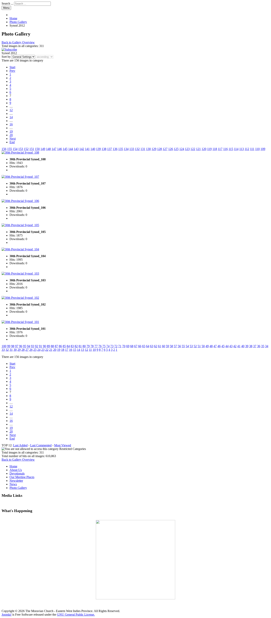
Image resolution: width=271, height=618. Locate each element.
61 (159, 346)
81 (80, 346)
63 (151, 346)
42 (234, 346)
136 (115, 149)
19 (11, 131)
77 (96, 346)
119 (209, 149)
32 (7, 349)
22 (46, 349)
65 (143, 346)
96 (20, 346)
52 (195, 346)
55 (183, 346)
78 (92, 346)
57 (175, 346)
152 (26, 149)
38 (250, 346)
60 (163, 346)
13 (82, 349)
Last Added (20, 445)
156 (4, 149)
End (12, 142)
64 (147, 346)
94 (28, 346)
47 (215, 346)
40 (242, 346)
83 (72, 346)
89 (48, 346)
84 (68, 346)
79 (88, 346)
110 (257, 149)
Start (12, 67)
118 (214, 149)
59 (167, 346)
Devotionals (17, 473)
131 (142, 149)
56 (179, 346)
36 (258, 346)
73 (111, 346)
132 (137, 149)
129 (154, 149)
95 (24, 346)
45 (223, 346)
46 (219, 346)
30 (15, 349)
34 (266, 346)
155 (9, 149)
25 (35, 349)
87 (56, 346)
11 (90, 349)
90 (44, 346)
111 (252, 149)
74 (108, 346)
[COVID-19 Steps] (135, 559)
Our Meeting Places (22, 477)
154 (15, 149)
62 (155, 346)
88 (52, 346)
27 (27, 349)
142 (81, 149)
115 (231, 149)
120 (204, 149)
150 (37, 149)
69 (127, 346)
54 (187, 346)
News (13, 484)
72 (115, 346)
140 (92, 149)
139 (98, 149)
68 (131, 346)
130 (148, 149)
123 (187, 149)
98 (12, 346)
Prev (12, 70)
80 (84, 346)
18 (62, 349)
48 (211, 346)
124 (181, 149)
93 (32, 346)
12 (11, 110)
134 (126, 149)
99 (8, 346)
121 (198, 149)
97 (16, 346)
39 (246, 346)
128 (159, 149)
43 (231, 346)
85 (64, 346)
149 (42, 149)
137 (109, 149)
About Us (16, 470)
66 (139, 346)
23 (42, 349)
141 (87, 149)
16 (11, 124)
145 (65, 149)
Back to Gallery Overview (18, 42)
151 (31, 149)
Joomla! (7, 614)
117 (220, 149)
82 (76, 346)
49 (207, 346)
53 (191, 346)
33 (3, 349)
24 (38, 349)
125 (176, 149)
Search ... (7, 3)
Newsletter (16, 480)
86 (60, 346)
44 (227, 346)
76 (100, 346)
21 (50, 349)
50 (203, 346)
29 (19, 349)
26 (31, 349)
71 (119, 346)
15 (74, 349)
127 (165, 149)
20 (11, 135)
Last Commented (41, 445)
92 (36, 346)
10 (94, 349)
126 (170, 149)
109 (262, 149)
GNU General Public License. (76, 614)
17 (66, 349)
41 (238, 346)
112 (247, 149)
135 (120, 149)
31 (11, 349)
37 (254, 346)
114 (236, 149)
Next (13, 138)
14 (11, 117)
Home (13, 466)
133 (131, 149)
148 (48, 149)
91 (40, 346)
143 (76, 149)
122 (192, 149)
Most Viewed (62, 445)
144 (70, 149)
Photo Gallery (18, 487)
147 (54, 149)
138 (104, 149)
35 (262, 346)
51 (199, 346)
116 (225, 149)
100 (4, 346)
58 (171, 346)
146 (59, 149)
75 (104, 346)
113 (241, 149)
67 (135, 346)
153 (20, 149)
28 (23, 349)
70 (123, 346)
